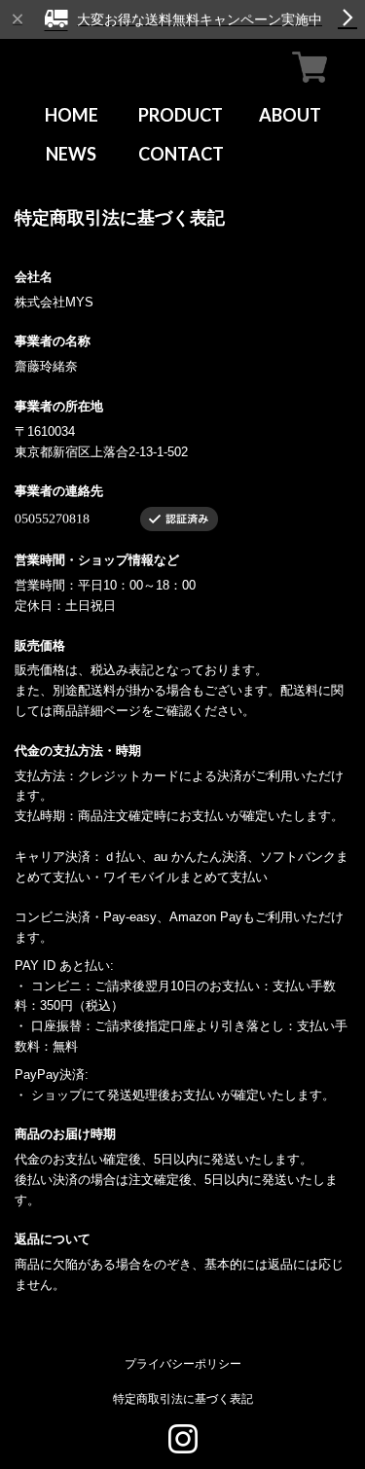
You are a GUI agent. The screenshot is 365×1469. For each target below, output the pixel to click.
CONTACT (181, 153)
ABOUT (290, 114)
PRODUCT (180, 114)
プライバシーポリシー (183, 1363)
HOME (71, 114)
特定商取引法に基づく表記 (183, 1398)
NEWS (71, 153)
